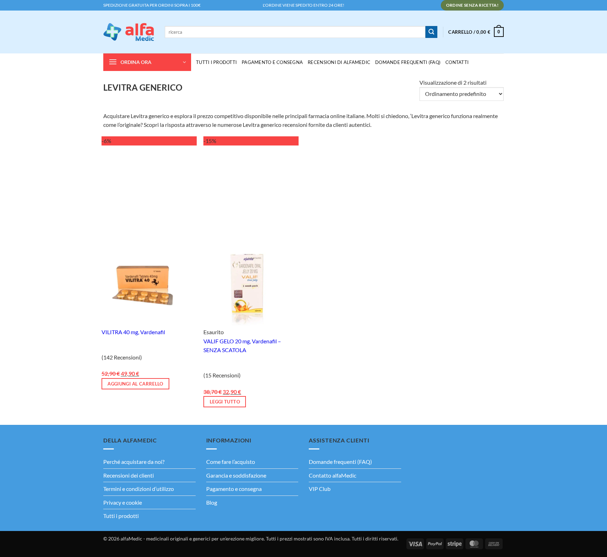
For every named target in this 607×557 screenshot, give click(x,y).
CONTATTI (457, 62)
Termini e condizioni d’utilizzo (138, 488)
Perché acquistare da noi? (133, 461)
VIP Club (320, 488)
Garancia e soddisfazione (236, 475)
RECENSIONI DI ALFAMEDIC (339, 62)
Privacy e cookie (122, 502)
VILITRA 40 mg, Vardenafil (133, 332)
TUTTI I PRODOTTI (216, 62)
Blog (211, 502)
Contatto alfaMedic (332, 475)
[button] (476, 32)
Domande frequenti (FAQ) (340, 461)
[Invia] (431, 32)
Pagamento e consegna (272, 62)
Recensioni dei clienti (128, 475)
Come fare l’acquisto (230, 461)
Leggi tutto (225, 401)
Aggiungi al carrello (135, 384)
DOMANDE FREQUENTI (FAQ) (407, 62)
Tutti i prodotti (121, 515)
